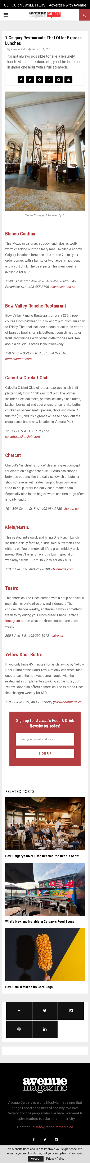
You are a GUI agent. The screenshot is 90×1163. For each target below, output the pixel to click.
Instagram (12, 621)
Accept (35, 1158)
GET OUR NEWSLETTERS (24, 5)
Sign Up (45, 753)
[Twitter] (45, 1139)
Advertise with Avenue (67, 5)
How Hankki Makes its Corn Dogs (29, 987)
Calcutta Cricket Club (27, 378)
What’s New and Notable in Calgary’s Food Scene (40, 922)
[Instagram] (56, 1139)
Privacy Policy (55, 1158)
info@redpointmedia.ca (54, 1127)
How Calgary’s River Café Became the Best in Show (42, 856)
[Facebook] (33, 1139)
